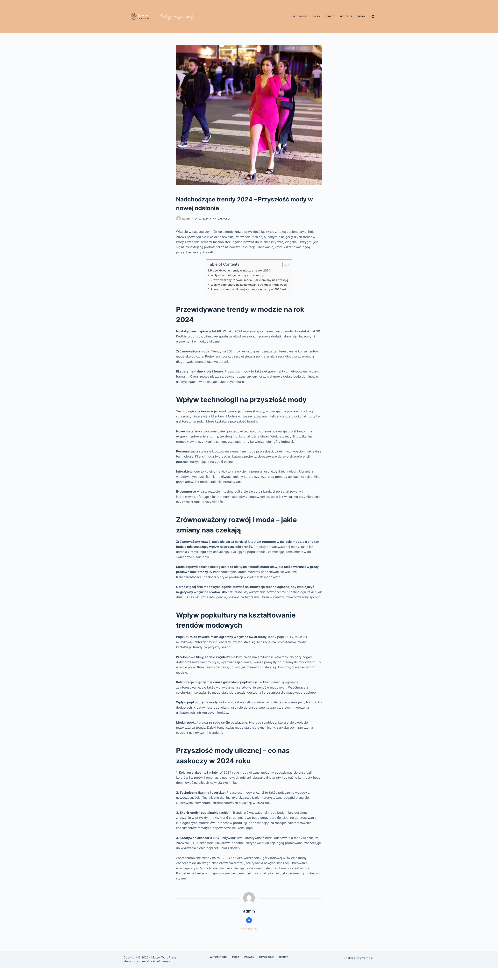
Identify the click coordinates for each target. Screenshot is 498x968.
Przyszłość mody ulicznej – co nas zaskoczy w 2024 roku (249, 289)
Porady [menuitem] (330, 16)
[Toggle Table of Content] (284, 265)
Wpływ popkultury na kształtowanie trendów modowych (249, 284)
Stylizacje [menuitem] (346, 16)
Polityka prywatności (359, 958)
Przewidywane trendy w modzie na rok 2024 (240, 270)
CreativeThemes (158, 961)
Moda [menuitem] (317, 16)
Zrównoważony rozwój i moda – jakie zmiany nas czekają (249, 280)
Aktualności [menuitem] (301, 16)
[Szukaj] (373, 16)
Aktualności (221, 218)
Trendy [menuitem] (361, 16)
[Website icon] (249, 920)
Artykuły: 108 (249, 929)
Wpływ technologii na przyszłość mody (237, 275)
